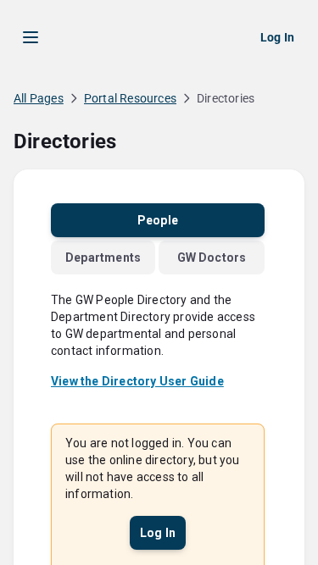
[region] (159, 316)
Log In (277, 37)
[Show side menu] (30, 37)
